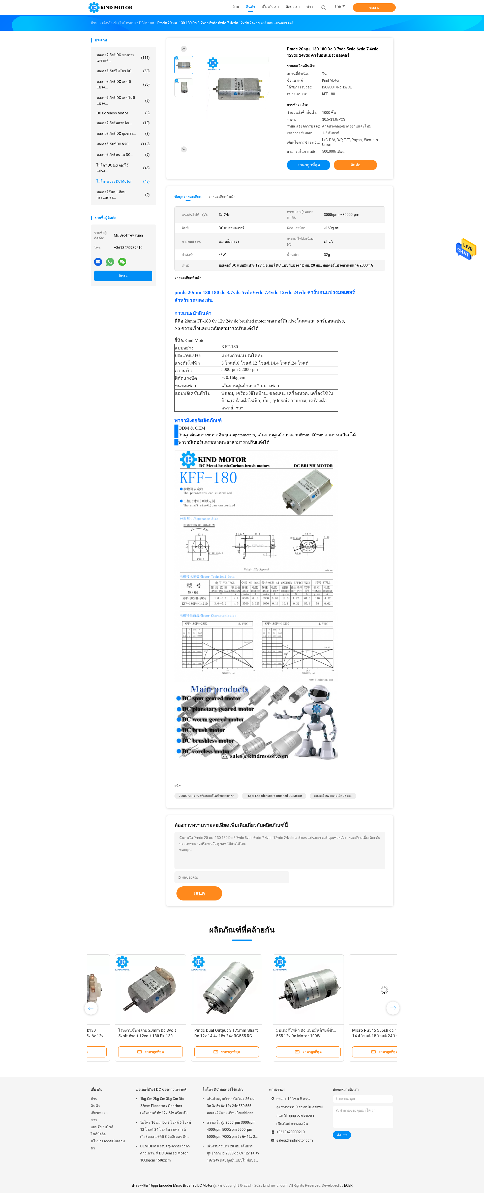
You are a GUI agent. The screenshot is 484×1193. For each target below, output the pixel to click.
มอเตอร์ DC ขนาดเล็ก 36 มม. (333, 796)
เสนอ (199, 893)
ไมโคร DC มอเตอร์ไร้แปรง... (123, 168)
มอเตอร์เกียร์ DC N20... (123, 144)
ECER (348, 1185)
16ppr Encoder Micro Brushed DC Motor (274, 796)
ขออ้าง (374, 8)
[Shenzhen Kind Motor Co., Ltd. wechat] (122, 261)
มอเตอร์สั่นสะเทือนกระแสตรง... (123, 195)
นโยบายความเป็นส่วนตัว (108, 1144)
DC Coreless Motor (123, 113)
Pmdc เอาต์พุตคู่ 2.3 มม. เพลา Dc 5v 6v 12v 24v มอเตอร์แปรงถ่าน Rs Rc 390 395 (354, 1036)
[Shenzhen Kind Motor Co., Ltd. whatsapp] (110, 261)
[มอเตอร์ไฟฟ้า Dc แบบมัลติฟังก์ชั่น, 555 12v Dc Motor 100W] (126, 990)
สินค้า (95, 1106)
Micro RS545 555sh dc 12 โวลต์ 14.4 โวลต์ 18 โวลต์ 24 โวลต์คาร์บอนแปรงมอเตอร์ (199, 1036)
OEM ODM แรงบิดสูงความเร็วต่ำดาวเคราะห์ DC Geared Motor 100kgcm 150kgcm (165, 1153)
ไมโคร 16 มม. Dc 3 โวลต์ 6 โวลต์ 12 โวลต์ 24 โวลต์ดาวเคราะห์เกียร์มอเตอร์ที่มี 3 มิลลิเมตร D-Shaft (165, 1130)
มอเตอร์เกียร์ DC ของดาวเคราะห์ (161, 1089)
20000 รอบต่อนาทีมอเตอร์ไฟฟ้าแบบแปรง (206, 796)
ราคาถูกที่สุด (308, 165)
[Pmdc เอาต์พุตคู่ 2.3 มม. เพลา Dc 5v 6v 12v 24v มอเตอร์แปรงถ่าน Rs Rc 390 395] (354, 990)
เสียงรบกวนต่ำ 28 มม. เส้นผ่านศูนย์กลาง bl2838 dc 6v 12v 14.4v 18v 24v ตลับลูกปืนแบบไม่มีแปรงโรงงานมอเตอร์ (233, 1154)
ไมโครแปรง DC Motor (123, 181)
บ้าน (94, 1099)
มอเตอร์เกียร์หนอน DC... (123, 155)
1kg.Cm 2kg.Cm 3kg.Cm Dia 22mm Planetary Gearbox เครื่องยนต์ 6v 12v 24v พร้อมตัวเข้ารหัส (164, 1106)
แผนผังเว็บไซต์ (102, 1127)
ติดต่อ (123, 276)
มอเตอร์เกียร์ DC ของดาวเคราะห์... (123, 57)
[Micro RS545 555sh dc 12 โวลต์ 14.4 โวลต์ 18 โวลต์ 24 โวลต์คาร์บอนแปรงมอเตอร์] (202, 990)
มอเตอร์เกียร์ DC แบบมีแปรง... (123, 84)
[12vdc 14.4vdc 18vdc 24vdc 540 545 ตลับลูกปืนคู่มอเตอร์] (278, 990)
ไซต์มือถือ (98, 1134)
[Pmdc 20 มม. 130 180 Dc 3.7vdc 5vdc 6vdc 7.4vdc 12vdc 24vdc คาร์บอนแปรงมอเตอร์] (238, 88)
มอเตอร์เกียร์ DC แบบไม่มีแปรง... (123, 100)
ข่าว (94, 1120)
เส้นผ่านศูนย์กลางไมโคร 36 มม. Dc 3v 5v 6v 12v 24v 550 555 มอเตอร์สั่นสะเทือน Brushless (231, 1106)
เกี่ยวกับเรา (99, 1113)
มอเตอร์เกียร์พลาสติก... (123, 123)
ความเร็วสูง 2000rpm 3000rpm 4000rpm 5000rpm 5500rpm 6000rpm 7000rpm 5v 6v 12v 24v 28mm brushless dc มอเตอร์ (233, 1130)
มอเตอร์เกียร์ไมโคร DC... (123, 71)
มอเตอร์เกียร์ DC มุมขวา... (123, 134)
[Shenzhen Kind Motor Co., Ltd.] (110, 8)
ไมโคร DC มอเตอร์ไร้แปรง (223, 1089)
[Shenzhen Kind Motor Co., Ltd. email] (98, 261)
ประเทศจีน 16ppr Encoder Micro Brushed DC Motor (172, 1185)
